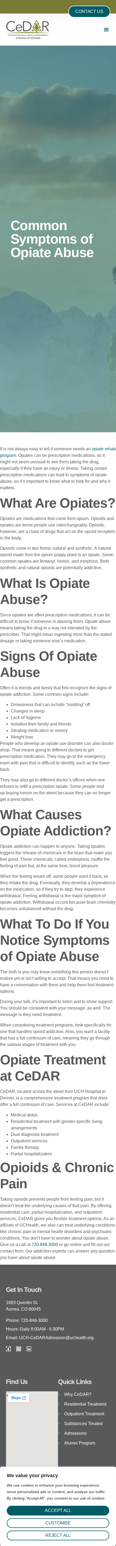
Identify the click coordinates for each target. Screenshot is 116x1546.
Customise (58, 1523)
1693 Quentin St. (22, 1302)
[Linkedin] (28, 1348)
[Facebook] (8, 1348)
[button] (106, 29)
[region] (58, 1506)
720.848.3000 (45, 1244)
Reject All (58, 1535)
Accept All (58, 1510)
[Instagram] (18, 1348)
